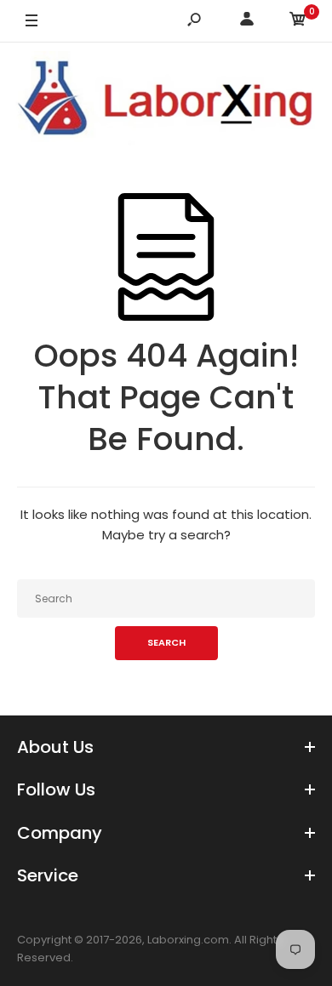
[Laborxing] (166, 101)
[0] (297, 21)
